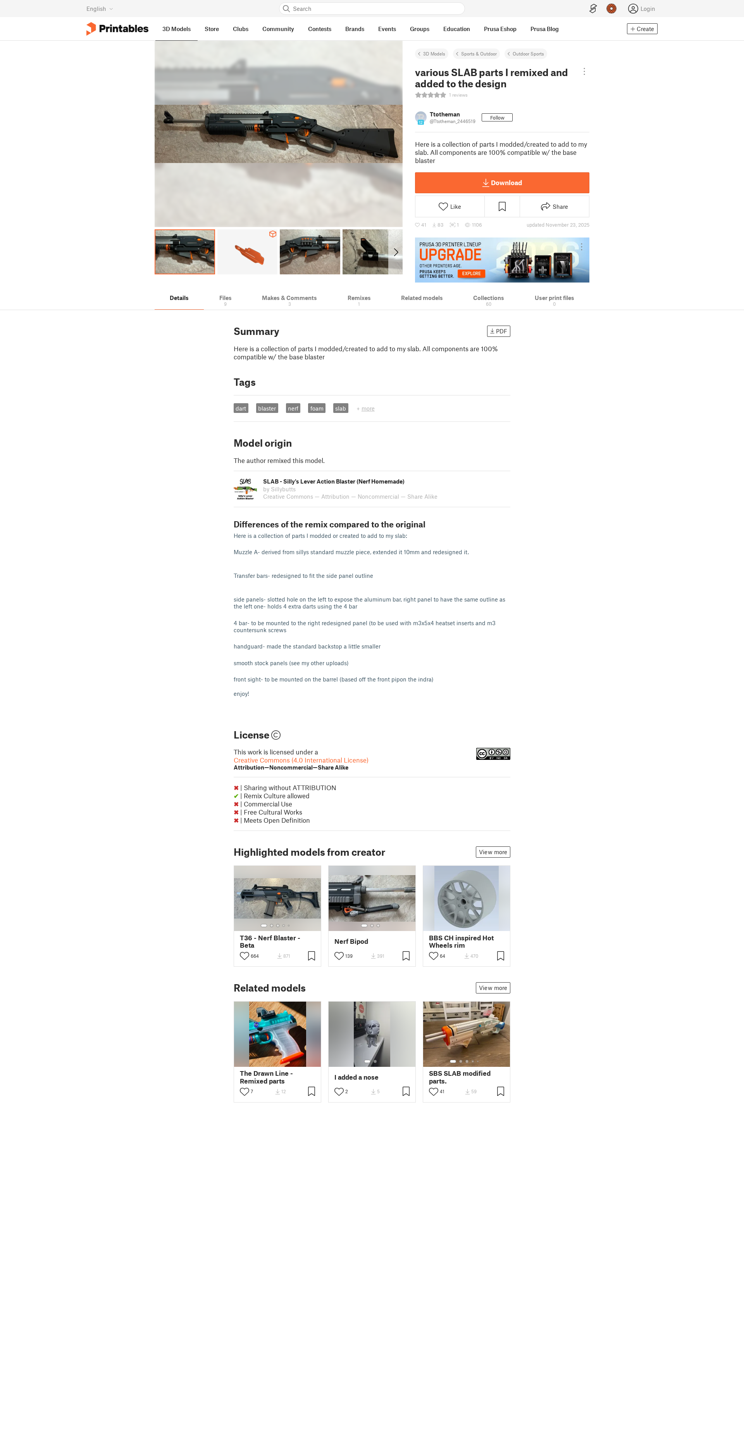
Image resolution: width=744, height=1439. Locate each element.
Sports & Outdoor (479, 53)
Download (506, 182)
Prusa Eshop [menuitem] (500, 28)
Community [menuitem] (278, 28)
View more (493, 851)
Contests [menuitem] (319, 28)
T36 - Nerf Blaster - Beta (270, 941)
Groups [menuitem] (419, 28)
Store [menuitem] (212, 28)
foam (317, 408)
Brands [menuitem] (354, 28)
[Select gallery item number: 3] (277, 925)
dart (241, 408)
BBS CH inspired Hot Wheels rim (461, 941)
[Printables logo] (117, 29)
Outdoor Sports (528, 53)
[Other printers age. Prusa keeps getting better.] (502, 260)
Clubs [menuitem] (240, 28)
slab (340, 408)
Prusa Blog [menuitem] (544, 28)
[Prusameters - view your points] (611, 8)
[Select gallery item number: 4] (284, 925)
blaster (267, 408)
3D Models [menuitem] (176, 28)
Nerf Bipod (351, 941)
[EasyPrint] (593, 9)
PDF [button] (501, 331)
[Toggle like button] (244, 955)
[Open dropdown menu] (584, 71)
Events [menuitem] (387, 28)
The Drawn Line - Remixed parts (266, 1077)
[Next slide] (395, 251)
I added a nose (356, 1077)
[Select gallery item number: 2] (271, 925)
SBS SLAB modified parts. (460, 1077)
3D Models (434, 53)
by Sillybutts (279, 488)
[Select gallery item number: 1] (264, 925)
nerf (293, 408)
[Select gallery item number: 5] (289, 925)
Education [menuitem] (456, 28)
